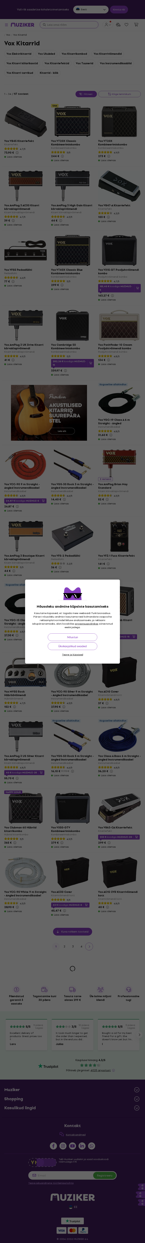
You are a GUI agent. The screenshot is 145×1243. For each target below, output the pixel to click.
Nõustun (72, 637)
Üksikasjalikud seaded (72, 646)
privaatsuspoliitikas (86, 624)
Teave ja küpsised (72, 655)
